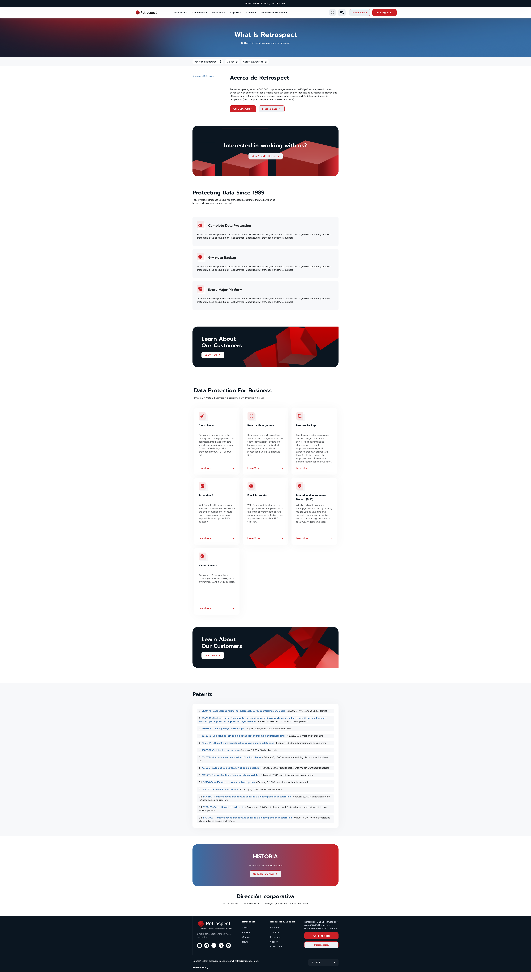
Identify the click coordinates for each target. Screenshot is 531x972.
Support (274, 941)
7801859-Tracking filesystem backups (222, 728)
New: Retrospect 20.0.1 (265, 3)
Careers (246, 932)
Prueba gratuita (384, 12)
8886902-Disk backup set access (220, 750)
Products (274, 927)
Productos (179, 12)
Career (230, 61)
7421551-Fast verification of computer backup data (229, 775)
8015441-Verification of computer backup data (229, 782)
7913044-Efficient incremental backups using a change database (238, 742)
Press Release (269, 108)
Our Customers (241, 108)
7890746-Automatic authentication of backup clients (231, 757)
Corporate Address (253, 61)
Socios (250, 12)
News (245, 941)
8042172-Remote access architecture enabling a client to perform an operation (247, 796)
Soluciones (198, 12)
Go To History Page (263, 873)
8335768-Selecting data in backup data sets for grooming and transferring (243, 735)
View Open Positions (263, 156)
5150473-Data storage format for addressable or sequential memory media (243, 710)
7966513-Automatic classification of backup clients (230, 767)
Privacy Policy (200, 967)
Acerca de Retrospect (273, 12)
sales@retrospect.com (221, 960)
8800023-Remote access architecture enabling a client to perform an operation (247, 817)
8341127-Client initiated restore (220, 789)
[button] (342, 13)
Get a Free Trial (321, 935)
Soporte (234, 12)
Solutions (274, 932)
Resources (217, 12)
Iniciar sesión (359, 12)
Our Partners (276, 946)
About (245, 927)
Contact (246, 937)
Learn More (211, 354)
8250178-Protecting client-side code (224, 807)
